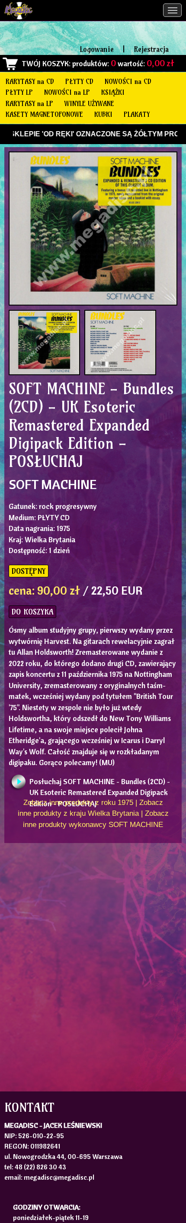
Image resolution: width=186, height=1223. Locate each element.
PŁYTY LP (19, 92)
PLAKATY (137, 114)
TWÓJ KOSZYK (45, 63)
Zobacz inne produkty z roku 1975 (78, 802)
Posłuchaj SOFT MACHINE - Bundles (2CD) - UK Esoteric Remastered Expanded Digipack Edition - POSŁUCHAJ (99, 784)
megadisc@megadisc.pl (59, 1177)
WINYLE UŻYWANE (89, 103)
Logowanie (97, 49)
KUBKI (103, 114)
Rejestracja (151, 49)
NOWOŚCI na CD (128, 81)
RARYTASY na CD (30, 81)
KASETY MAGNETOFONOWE (44, 114)
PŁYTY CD (79, 81)
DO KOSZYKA (32, 612)
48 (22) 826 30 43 (40, 1166)
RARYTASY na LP (29, 103)
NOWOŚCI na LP (67, 92)
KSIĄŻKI (113, 92)
